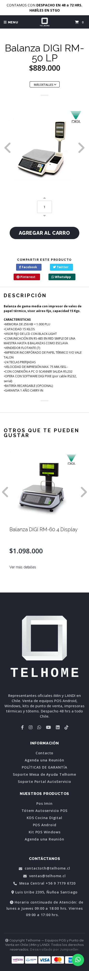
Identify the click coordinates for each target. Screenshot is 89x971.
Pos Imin (44, 803)
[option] (44, 147)
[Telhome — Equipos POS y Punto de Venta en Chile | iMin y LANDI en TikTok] (66, 727)
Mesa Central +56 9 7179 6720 (47, 883)
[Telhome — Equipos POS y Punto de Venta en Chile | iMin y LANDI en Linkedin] (58, 727)
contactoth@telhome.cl (46, 868)
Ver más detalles (22, 567)
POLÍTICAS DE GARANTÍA (44, 767)
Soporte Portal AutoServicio (44, 781)
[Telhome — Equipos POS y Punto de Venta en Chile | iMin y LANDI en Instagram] (30, 727)
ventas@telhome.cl (47, 876)
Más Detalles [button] (44, 84)
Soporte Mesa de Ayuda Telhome (44, 774)
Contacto (44, 753)
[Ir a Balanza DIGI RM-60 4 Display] (44, 486)
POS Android (44, 825)
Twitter (62, 267)
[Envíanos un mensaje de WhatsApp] (78, 960)
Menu (12, 22)
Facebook (29, 267)
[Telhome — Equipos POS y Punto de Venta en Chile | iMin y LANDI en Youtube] (48, 727)
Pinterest (27, 277)
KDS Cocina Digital (44, 818)
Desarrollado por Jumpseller (54, 949)
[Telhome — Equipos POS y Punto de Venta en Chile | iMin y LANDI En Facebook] (22, 727)
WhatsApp (62, 277)
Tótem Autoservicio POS (45, 810)
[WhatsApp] (39, 727)
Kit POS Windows (45, 832)
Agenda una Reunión (44, 760)
